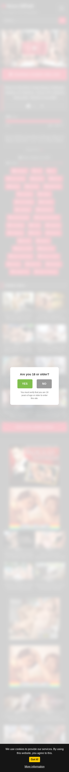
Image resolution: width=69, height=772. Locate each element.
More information (35, 766)
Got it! (34, 759)
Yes (25, 383)
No (44, 383)
